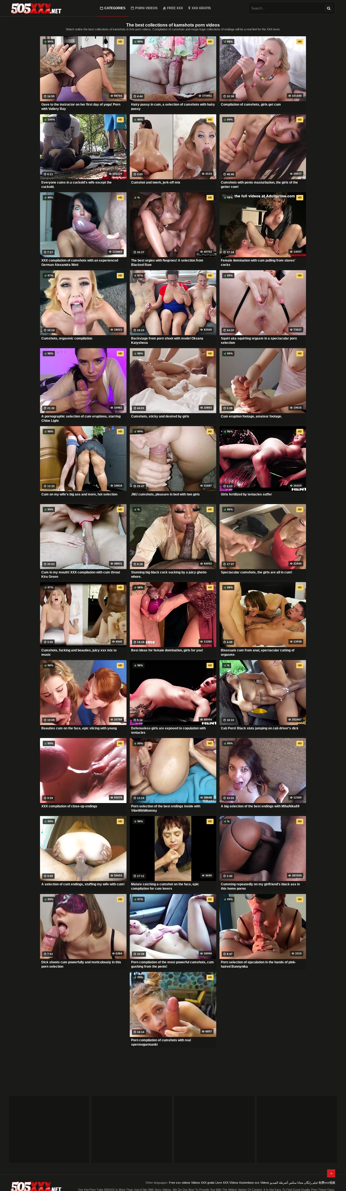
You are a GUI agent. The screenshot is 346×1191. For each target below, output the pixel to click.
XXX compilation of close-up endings (69, 806)
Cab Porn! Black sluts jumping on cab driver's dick (259, 728)
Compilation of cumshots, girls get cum (251, 104)
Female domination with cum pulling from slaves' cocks (258, 263)
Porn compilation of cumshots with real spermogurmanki (161, 1042)
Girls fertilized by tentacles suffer (246, 494)
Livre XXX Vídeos (226, 1182)
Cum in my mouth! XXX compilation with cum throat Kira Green (80, 574)
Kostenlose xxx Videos (254, 1182)
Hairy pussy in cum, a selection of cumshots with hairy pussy (173, 107)
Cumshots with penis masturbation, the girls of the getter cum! (259, 185)
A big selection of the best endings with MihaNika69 (260, 806)
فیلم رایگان (311, 1182)
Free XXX (175, 8)
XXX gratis (201, 8)
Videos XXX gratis (203, 1182)
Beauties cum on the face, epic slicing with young (79, 728)
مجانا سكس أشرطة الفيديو (286, 1182)
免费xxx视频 (326, 1182)
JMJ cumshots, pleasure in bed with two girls (165, 494)
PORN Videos (146, 8)
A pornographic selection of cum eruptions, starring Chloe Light (81, 419)
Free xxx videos (179, 1182)
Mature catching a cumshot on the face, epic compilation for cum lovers (165, 886)
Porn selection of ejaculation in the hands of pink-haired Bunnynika (258, 964)
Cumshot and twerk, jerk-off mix (155, 182)
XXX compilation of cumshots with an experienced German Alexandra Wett (79, 263)
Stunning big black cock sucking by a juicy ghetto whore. (169, 574)
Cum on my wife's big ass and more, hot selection (79, 494)
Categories (114, 8)
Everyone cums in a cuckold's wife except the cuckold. (76, 185)
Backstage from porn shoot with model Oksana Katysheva (167, 341)
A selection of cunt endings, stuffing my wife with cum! (83, 884)
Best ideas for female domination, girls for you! (167, 650)
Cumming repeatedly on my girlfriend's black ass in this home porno (260, 886)
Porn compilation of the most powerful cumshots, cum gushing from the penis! (172, 964)
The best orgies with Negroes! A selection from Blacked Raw (167, 263)
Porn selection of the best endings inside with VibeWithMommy (165, 808)
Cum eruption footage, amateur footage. (251, 416)
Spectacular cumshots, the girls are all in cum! (256, 572)
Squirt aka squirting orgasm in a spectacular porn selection (259, 341)
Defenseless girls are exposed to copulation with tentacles (168, 730)
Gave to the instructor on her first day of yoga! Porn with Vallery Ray (80, 107)
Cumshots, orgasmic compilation (66, 338)
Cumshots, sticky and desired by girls (160, 416)
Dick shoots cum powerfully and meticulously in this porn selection (81, 964)
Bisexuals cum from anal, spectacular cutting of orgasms (257, 652)
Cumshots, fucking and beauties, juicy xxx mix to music (79, 652)
